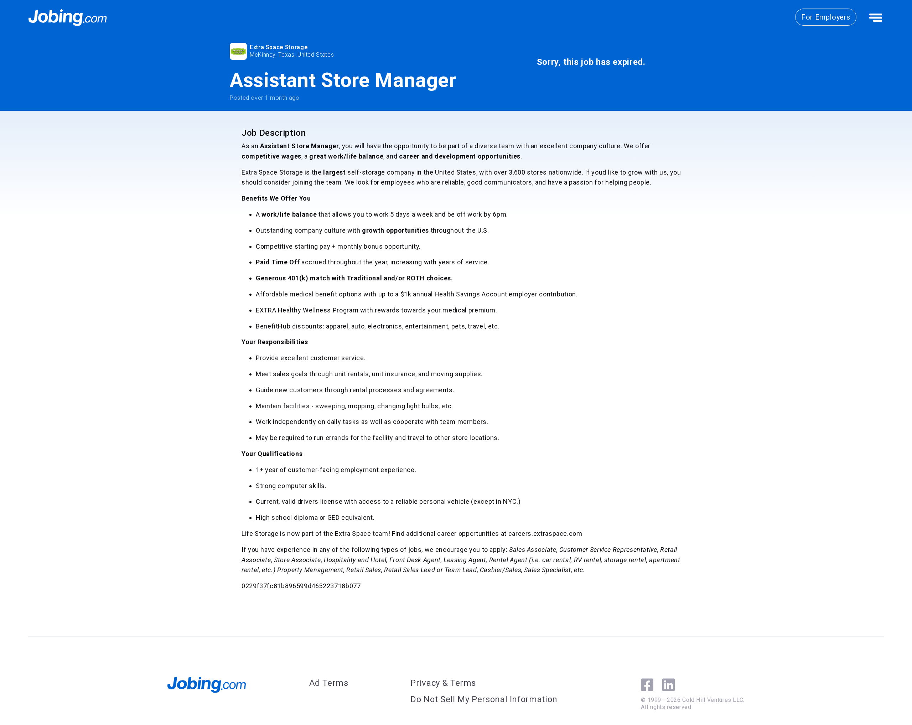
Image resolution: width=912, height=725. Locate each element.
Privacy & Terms (443, 683)
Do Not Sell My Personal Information (483, 699)
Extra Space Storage (278, 47)
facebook (647, 684)
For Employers (825, 17)
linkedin (668, 684)
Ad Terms (328, 683)
